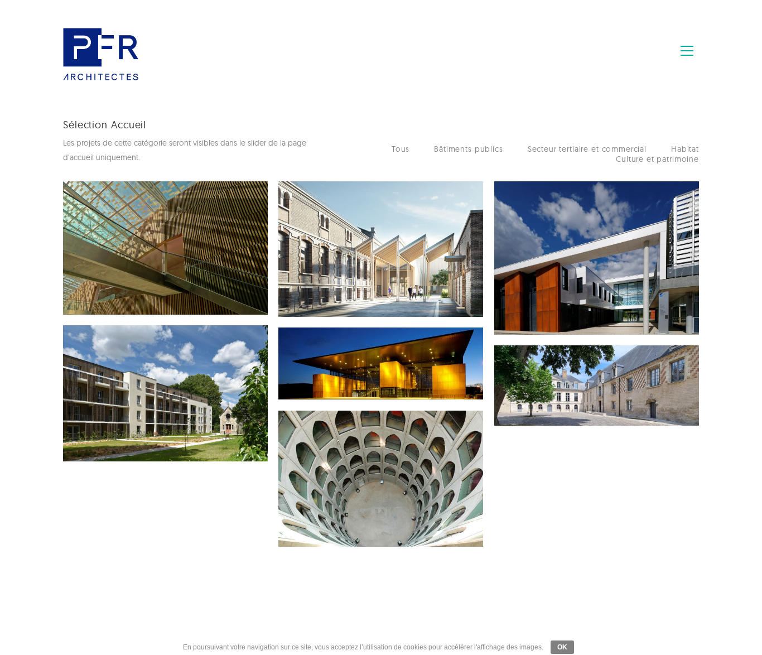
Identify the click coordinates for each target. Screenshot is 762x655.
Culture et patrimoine (657, 159)
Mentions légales (310, 624)
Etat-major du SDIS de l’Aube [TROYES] (347, 217)
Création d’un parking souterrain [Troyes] (348, 447)
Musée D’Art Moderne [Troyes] (564, 381)
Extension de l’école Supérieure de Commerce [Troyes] (142, 222)
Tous (400, 149)
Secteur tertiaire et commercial (587, 149)
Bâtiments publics (468, 149)
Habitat (685, 149)
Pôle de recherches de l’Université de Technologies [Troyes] (566, 222)
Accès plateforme (451, 624)
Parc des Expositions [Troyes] (345, 364)
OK (562, 647)
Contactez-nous (380, 624)
